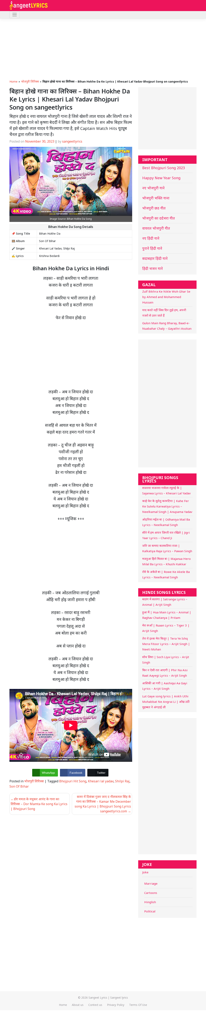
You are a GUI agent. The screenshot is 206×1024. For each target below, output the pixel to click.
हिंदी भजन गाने (152, 268)
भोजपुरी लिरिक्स (30, 81)
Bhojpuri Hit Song (72, 781)
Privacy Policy (115, 1005)
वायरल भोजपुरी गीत (156, 228)
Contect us (95, 1005)
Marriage (151, 883)
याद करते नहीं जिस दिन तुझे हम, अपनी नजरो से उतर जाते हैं (164, 312)
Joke (145, 872)
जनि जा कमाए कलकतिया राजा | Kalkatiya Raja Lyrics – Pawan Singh (167, 548)
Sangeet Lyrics (98, 997)
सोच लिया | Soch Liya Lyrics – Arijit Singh (165, 659)
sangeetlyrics (72, 141)
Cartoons (150, 893)
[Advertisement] (103, 49)
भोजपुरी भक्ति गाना (155, 198)
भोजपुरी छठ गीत (154, 208)
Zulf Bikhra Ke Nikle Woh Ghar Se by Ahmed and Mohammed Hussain (166, 296)
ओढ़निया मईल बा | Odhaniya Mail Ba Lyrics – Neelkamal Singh (166, 522)
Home (13, 81)
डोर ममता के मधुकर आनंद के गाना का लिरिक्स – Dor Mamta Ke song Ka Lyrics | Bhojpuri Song (39, 804)
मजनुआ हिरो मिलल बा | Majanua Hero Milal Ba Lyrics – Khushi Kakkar (166, 561)
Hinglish (150, 902)
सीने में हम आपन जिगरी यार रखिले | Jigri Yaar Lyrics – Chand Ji (166, 535)
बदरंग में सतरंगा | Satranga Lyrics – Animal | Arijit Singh (164, 602)
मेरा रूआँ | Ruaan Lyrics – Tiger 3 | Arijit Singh (166, 628)
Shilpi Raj (122, 781)
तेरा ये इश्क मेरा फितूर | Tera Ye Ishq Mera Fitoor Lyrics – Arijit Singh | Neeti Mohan (166, 643)
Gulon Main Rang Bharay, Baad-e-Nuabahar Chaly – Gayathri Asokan (167, 325)
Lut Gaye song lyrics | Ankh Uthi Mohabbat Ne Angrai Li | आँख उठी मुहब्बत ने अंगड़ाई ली (166, 701)
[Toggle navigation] (14, 14)
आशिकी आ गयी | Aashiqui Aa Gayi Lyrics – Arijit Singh (164, 686)
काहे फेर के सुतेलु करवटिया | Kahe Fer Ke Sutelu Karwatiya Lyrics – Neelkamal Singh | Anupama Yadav (167, 506)
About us (77, 1005)
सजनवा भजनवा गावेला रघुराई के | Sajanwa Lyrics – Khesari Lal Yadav (166, 490)
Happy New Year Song (161, 177)
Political (149, 911)
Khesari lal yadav (100, 781)
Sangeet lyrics (119, 997)
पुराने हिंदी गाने (152, 248)
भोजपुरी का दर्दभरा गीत (158, 218)
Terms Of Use (138, 1005)
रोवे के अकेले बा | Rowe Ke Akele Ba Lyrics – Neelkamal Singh (166, 574)
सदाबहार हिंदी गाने (155, 258)
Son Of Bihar (19, 786)
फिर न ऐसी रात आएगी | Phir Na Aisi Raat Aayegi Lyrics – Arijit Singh (164, 672)
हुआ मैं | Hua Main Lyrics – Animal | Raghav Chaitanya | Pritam (166, 615)
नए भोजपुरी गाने (153, 187)
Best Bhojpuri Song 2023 (163, 167)
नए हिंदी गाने (150, 238)
